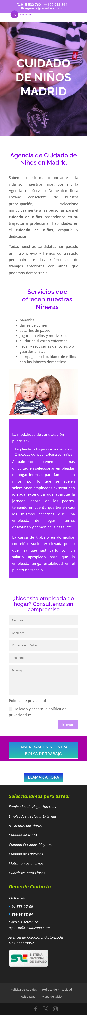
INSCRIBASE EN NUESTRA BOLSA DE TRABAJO (44, 750)
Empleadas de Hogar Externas (33, 816)
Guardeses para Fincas (27, 872)
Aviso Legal (28, 996)
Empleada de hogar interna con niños (43, 449)
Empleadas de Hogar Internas (32, 806)
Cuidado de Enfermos (26, 853)
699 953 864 (57, 4)
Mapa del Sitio (52, 996)
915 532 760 (31, 4)
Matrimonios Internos (27, 863)
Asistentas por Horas (26, 825)
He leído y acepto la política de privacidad (37, 711)
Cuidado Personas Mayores (31, 844)
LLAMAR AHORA (43, 777)
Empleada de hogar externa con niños (43, 454)
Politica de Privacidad (57, 989)
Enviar (68, 724)
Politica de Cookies (24, 989)
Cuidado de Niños (23, 835)
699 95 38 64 (22, 914)
